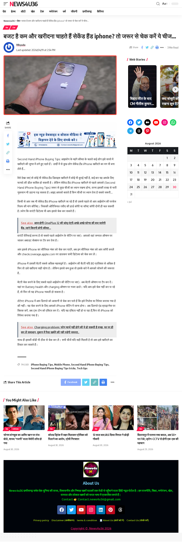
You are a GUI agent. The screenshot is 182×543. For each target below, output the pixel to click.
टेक (14, 27)
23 (174, 180)
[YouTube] (156, 122)
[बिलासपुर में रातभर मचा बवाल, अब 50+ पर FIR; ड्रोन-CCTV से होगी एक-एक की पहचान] (157, 417)
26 (145, 187)
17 (131, 180)
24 (131, 187)
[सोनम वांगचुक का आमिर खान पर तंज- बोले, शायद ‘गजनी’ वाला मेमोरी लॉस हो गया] (24, 417)
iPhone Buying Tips (42, 364)
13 (152, 172)
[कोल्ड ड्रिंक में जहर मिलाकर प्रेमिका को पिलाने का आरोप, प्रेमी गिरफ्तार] (68, 417)
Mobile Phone (62, 364)
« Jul (129, 201)
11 (138, 172)
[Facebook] (130, 122)
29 (167, 187)
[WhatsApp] (173, 122)
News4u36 (24, 3)
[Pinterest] (147, 131)
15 (167, 172)
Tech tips (82, 368)
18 (138, 180)
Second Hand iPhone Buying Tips (90, 364)
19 (145, 180)
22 (167, 180)
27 (152, 187)
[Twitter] (139, 122)
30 (174, 187)
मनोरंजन (16, 429)
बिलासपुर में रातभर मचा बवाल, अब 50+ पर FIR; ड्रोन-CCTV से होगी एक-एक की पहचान (157, 439)
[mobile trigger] (7, 3)
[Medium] (147, 122)
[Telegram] (130, 131)
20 (152, 180)
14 (160, 172)
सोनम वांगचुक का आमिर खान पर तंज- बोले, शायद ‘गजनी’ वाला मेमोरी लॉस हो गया (23, 439)
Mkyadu (20, 44)
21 (160, 180)
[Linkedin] (100, 509)
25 (138, 187)
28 (160, 187)
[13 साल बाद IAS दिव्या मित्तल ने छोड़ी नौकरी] (113, 417)
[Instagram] (164, 122)
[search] (158, 4)
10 (131, 172)
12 (145, 172)
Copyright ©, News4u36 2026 (91, 528)
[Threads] (139, 131)
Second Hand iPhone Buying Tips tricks (53, 368)
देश (7, 27)
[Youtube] (81, 509)
